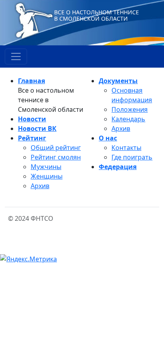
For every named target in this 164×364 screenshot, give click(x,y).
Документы (118, 80)
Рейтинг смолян (56, 157)
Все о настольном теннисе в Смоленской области (96, 15)
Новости (32, 119)
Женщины (46, 176)
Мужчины (46, 166)
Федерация (118, 166)
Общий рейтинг (56, 147)
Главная (31, 80)
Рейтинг (32, 138)
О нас (108, 138)
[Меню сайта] (16, 56)
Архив (40, 185)
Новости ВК (37, 128)
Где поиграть (131, 157)
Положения (129, 109)
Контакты (126, 147)
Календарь (128, 119)
